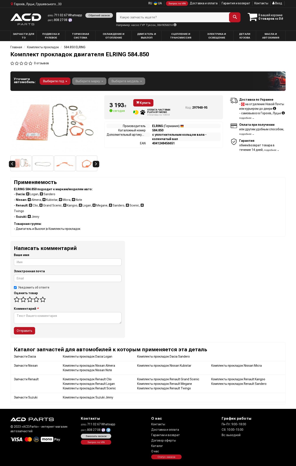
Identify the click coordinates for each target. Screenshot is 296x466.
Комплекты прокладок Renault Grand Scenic (168, 379)
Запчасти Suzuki (25, 397)
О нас (155, 451)
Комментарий (26, 308)
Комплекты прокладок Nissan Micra (236, 365)
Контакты (261, 3)
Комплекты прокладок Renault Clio (87, 379)
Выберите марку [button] (88, 81)
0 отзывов (41, 63)
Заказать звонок (96, 436)
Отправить (24, 330)
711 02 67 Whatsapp (65, 15)
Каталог (157, 446)
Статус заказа (166, 456)
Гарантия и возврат (236, 3)
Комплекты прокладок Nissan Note (87, 370)
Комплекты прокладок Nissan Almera (89, 365)
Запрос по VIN (177, 3)
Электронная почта (29, 271)
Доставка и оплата (204, 3)
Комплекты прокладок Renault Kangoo (238, 379)
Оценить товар (26, 293)
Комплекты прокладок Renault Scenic (89, 388)
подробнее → (246, 118)
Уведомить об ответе (33, 287)
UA (159, 3)
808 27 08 (58, 20)
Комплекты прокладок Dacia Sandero (163, 356)
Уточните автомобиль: (25, 80)
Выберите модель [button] (125, 81)
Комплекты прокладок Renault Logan (89, 383)
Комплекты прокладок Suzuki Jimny (88, 397)
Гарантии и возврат (165, 435)
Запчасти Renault (26, 379)
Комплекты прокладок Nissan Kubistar (164, 365)
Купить (145, 103)
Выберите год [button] (54, 81)
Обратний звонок (99, 15)
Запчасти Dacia (25, 356)
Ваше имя (21, 255)
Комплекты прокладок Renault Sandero (239, 383)
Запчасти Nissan (26, 365)
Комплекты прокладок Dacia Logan (87, 356)
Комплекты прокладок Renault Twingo (164, 388)
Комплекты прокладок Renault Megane (164, 383)
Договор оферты (163, 440)
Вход (278, 3)
